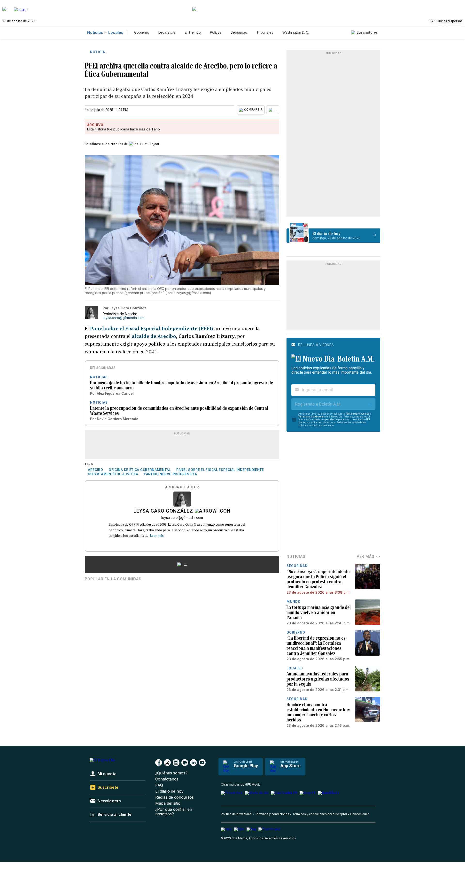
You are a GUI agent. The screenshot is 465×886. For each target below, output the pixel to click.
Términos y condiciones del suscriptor (319, 814)
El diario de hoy (169, 791)
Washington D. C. (295, 32)
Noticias (95, 32)
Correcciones (360, 814)
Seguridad (239, 32)
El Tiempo (193, 32)
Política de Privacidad (358, 413)
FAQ (159, 785)
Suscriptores (367, 32)
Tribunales (264, 32)
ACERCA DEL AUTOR (182, 487)
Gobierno (141, 32)
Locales (115, 32)
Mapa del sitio (167, 803)
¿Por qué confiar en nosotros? (173, 811)
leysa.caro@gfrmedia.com (123, 318)
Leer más (157, 535)
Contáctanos (166, 779)
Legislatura (167, 32)
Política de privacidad (236, 814)
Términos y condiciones (272, 814)
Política (215, 32)
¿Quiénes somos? (171, 773)
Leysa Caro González (163, 511)
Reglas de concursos (174, 797)
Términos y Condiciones (311, 416)
